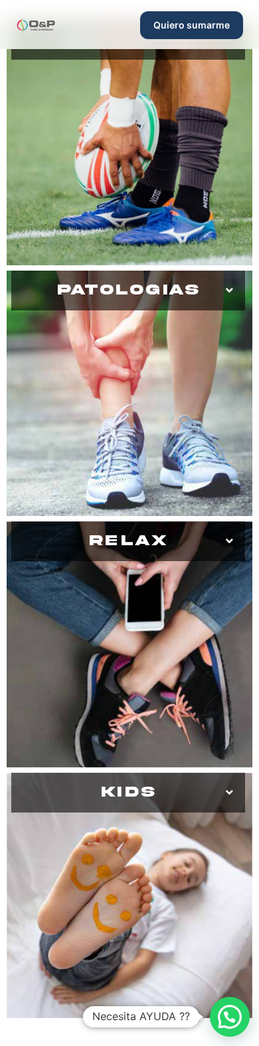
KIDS (128, 792)
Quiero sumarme (191, 25)
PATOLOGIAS (128, 290)
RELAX (128, 541)
